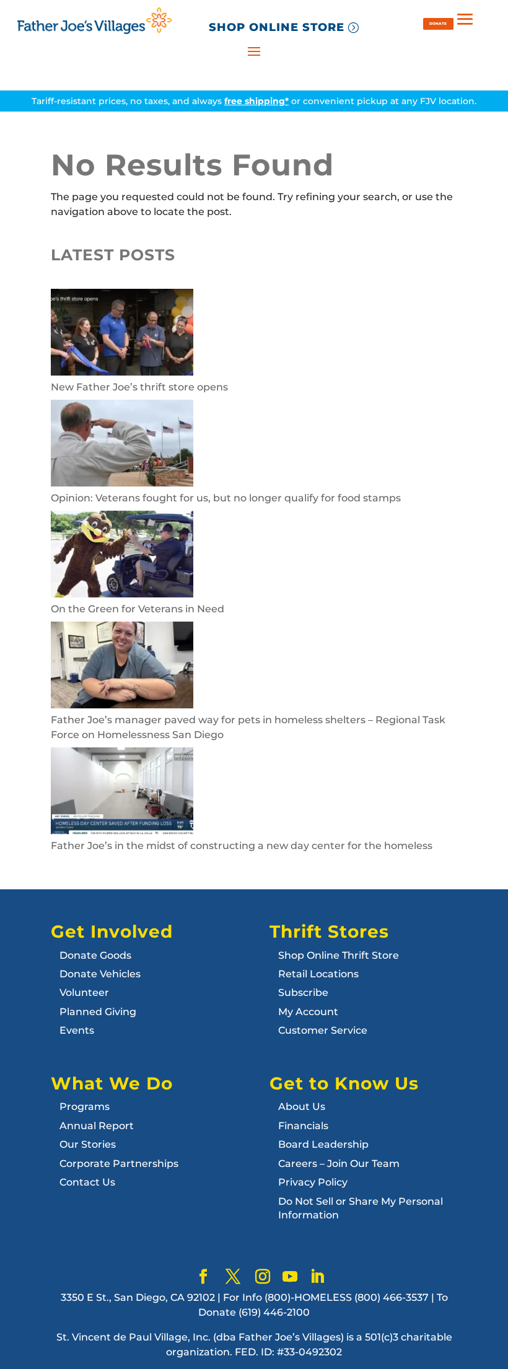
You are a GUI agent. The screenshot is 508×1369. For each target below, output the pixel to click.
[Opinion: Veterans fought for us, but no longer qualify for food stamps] (122, 445)
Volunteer (84, 992)
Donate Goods (95, 955)
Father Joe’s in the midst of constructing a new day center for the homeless (241, 846)
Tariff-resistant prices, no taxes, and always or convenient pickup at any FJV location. (254, 101)
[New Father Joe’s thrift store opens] (122, 334)
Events (76, 1030)
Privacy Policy (313, 1182)
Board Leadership (323, 1144)
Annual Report (96, 1126)
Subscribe (303, 992)
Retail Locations (318, 974)
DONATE (438, 23)
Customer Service (322, 1030)
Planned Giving (97, 1012)
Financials (303, 1126)
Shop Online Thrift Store (338, 955)
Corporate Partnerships (118, 1163)
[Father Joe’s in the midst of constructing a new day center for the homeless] (122, 793)
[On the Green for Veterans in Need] (122, 556)
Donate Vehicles (100, 974)
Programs (84, 1106)
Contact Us (87, 1182)
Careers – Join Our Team (339, 1163)
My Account (308, 1012)
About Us (301, 1106)
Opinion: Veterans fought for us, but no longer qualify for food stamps (226, 498)
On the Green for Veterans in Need (137, 609)
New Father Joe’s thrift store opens (139, 387)
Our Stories (87, 1144)
